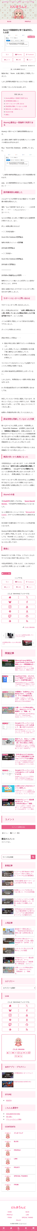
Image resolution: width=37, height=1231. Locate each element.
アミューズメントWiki (13, 1119)
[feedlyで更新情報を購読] (10, 621)
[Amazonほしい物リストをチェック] (27, 611)
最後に (7, 114)
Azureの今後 (9, 112)
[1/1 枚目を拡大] (33, 157)
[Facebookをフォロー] (27, 602)
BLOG (27, 1212)
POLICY (18, 1220)
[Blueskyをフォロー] (10, 602)
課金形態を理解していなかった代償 (16, 106)
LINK (27, 1215)
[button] (29, 60)
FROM (10, 1217)
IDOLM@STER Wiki (13, 1114)
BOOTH (9, 1100)
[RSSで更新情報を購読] (27, 621)
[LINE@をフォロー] (10, 611)
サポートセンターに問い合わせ (15, 104)
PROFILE (10, 1215)
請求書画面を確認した (12, 101)
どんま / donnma (18, 1049)
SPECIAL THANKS (27, 1217)
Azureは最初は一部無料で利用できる (17, 98)
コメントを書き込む (18, 827)
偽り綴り (9, 1116)
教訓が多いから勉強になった (14, 109)
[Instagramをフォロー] (10, 607)
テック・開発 (7, 573)
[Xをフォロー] (27, 597)
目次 (15, 94)
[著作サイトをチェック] (10, 597)
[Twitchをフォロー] (10, 616)
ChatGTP (6, 501)
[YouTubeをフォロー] (27, 607)
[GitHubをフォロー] (27, 616)
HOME (10, 1212)
